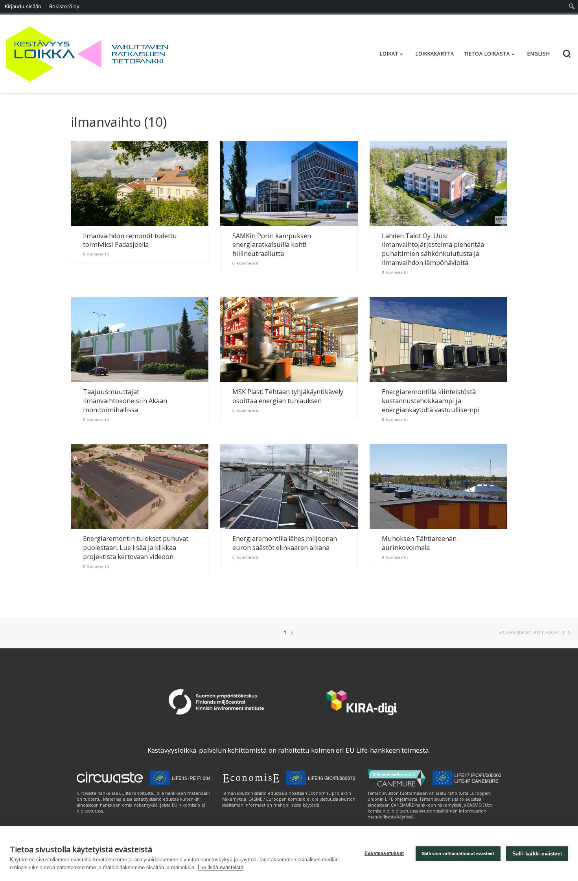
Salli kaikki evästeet (537, 854)
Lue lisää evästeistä (220, 867)
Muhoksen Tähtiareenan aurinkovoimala (419, 543)
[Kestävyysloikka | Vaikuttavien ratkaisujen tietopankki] (53, 52)
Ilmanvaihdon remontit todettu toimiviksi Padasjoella (130, 240)
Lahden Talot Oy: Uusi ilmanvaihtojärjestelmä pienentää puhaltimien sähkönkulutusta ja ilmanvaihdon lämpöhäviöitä (433, 249)
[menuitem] (572, 6)
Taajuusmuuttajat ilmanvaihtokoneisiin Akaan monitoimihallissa (125, 400)
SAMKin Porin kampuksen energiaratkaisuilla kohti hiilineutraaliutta (271, 244)
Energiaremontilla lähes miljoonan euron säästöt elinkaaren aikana (284, 543)
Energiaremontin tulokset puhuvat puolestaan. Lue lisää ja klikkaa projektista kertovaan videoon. (135, 547)
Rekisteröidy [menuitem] (64, 6)
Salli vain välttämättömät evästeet (458, 853)
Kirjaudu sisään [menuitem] (23, 6)
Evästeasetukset (384, 853)
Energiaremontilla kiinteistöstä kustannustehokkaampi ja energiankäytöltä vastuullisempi (430, 400)
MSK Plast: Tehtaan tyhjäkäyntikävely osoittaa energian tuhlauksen (287, 396)
